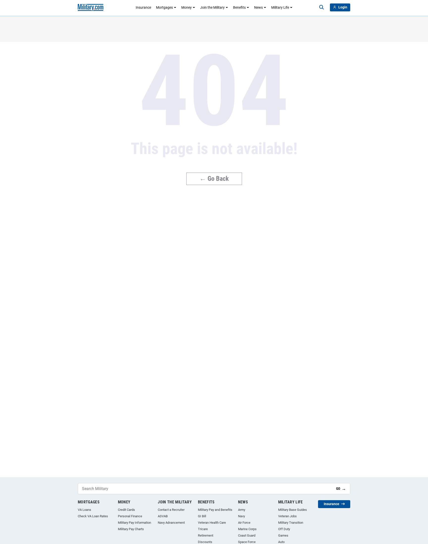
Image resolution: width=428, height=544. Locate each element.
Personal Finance (130, 516)
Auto (281, 542)
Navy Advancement (171, 522)
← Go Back (214, 178)
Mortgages (164, 7)
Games (283, 535)
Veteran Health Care (212, 522)
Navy (241, 516)
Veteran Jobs (287, 516)
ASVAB (163, 516)
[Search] (321, 7)
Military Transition (290, 522)
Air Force (244, 522)
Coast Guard (246, 535)
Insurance (143, 7)
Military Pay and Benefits (215, 510)
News (258, 7)
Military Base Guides (292, 510)
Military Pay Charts (131, 529)
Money (186, 7)
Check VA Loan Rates (93, 516)
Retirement (205, 535)
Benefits (239, 7)
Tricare (203, 529)
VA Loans (84, 510)
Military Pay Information (134, 522)
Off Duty (284, 529)
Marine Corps (247, 529)
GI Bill (202, 516)
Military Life (280, 7)
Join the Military (212, 7)
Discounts (205, 542)
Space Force (247, 542)
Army (241, 510)
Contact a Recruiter (171, 510)
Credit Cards (126, 510)
